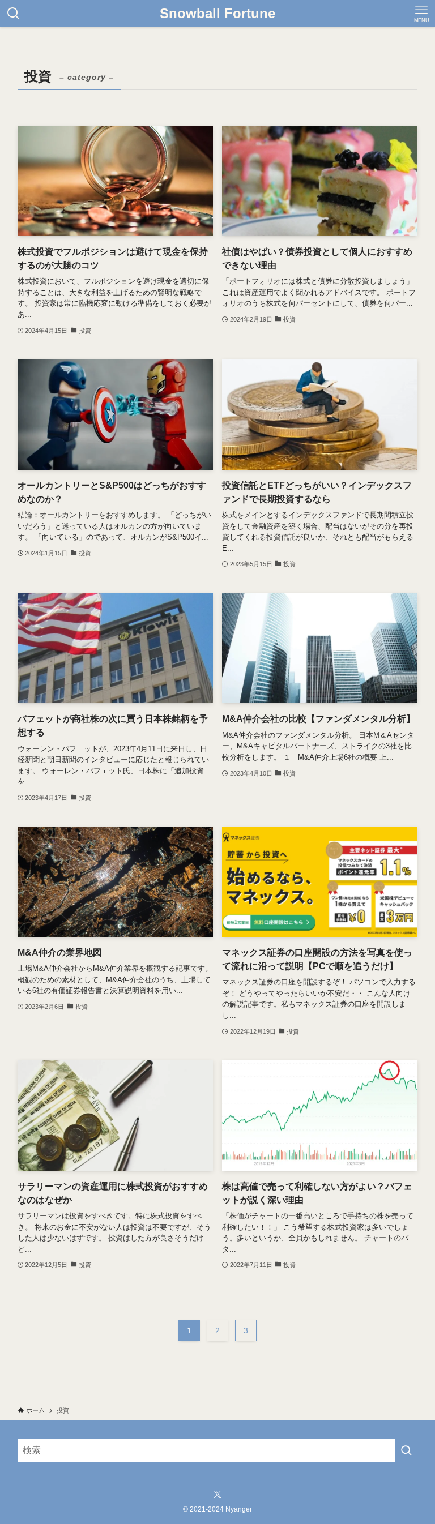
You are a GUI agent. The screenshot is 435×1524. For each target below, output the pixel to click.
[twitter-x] (217, 1494)
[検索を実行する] (406, 1450)
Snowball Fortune (217, 13)
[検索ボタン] (13, 13)
